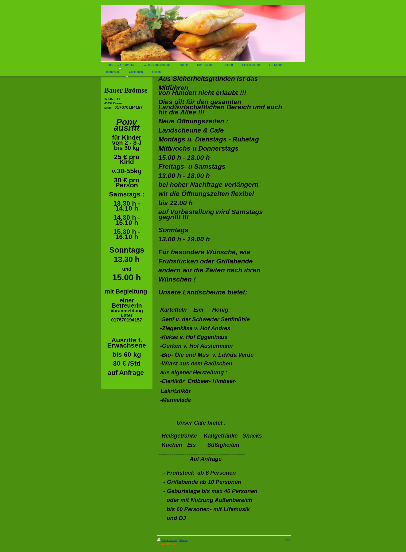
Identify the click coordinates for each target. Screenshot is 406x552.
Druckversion (169, 540)
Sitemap (183, 540)
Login (288, 539)
